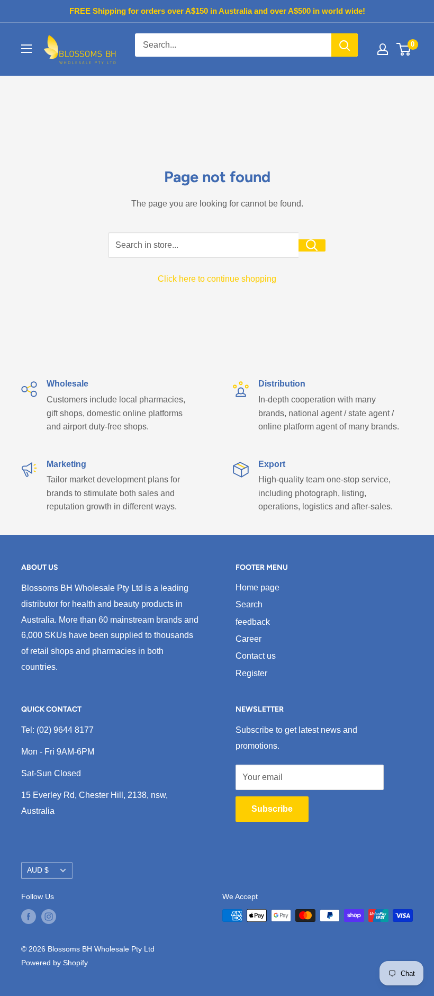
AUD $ (38, 870)
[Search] (344, 45)
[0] (404, 49)
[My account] (382, 49)
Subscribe (272, 808)
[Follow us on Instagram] (48, 916)
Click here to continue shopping (217, 278)
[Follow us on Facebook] (28, 916)
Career (248, 638)
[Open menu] (26, 48)
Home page (257, 587)
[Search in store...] (312, 245)
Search (249, 604)
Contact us (256, 655)
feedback (253, 621)
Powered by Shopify (54, 962)
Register (251, 673)
